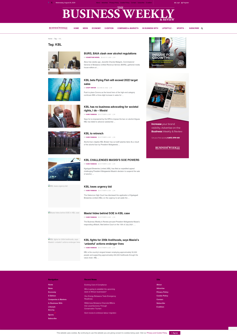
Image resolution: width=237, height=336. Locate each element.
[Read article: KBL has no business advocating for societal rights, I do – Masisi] (64, 116)
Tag (55, 39)
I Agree (175, 333)
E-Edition (109, 28)
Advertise (105, 2)
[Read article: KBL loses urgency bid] (64, 196)
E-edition (149, 2)
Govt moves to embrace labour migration (100, 313)
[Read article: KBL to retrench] (64, 142)
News (85, 28)
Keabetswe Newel (93, 57)
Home (76, 28)
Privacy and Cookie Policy (157, 333)
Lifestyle (166, 28)
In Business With (150, 28)
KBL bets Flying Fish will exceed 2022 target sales (111, 82)
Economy (96, 28)
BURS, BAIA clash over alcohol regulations (110, 53)
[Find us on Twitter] (52, 2)
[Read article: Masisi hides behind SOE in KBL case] (64, 222)
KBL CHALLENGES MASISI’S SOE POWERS (111, 160)
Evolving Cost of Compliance (95, 284)
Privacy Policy (114, 2)
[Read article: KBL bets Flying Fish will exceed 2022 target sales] (64, 89)
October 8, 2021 (105, 190)
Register (186, 2)
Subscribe (141, 2)
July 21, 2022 (106, 57)
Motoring (51, 310)
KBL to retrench (93, 133)
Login (178, 2)
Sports (180, 28)
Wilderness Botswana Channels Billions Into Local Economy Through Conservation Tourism (99, 306)
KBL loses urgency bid (98, 186)
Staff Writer (91, 88)
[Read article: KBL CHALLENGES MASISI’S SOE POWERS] (64, 169)
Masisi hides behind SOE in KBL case (107, 213)
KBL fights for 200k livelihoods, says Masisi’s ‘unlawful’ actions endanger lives (111, 242)
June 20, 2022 (103, 88)
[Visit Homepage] (58, 28)
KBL (60, 39)
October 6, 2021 (105, 114)
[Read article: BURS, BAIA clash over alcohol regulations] (64, 62)
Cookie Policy (124, 2)
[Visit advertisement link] (118, 14)
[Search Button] (202, 28)
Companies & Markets (127, 28)
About (98, 2)
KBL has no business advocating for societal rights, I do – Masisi (111, 108)
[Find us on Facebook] (48, 2)
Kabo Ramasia (91, 114)
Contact (133, 2)
